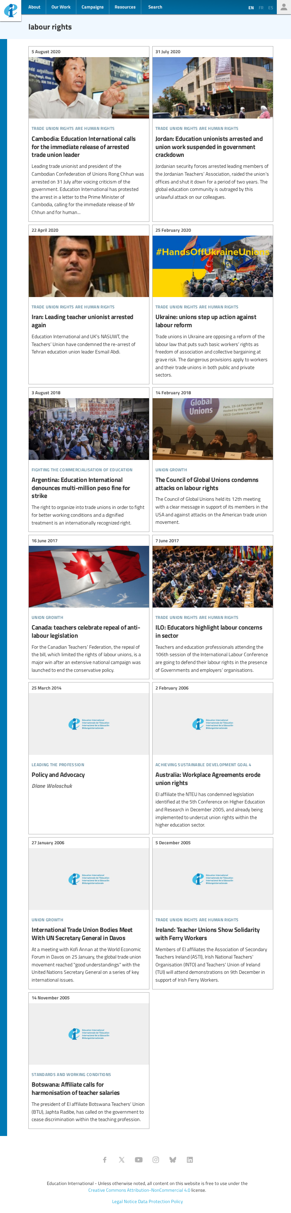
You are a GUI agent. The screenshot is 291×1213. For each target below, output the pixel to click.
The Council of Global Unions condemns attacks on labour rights (213, 458)
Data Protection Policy (160, 1201)
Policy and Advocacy (89, 737)
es (270, 7)
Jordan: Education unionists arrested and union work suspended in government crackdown (213, 125)
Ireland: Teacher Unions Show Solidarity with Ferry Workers (213, 912)
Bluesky (173, 1160)
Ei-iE (10, 11)
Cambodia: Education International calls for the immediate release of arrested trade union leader (89, 133)
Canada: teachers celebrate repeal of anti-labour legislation (89, 606)
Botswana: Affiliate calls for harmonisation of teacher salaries (89, 1060)
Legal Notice (124, 1201)
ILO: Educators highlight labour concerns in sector (213, 606)
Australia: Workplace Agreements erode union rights (213, 757)
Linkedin (190, 1160)
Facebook (104, 1160)
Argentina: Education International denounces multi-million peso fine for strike (89, 459)
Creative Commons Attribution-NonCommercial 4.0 (139, 1190)
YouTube (138, 1160)
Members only (284, 7)
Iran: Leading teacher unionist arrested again (89, 292)
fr (261, 7)
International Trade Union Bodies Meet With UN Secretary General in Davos (89, 912)
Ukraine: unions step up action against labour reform (213, 303)
